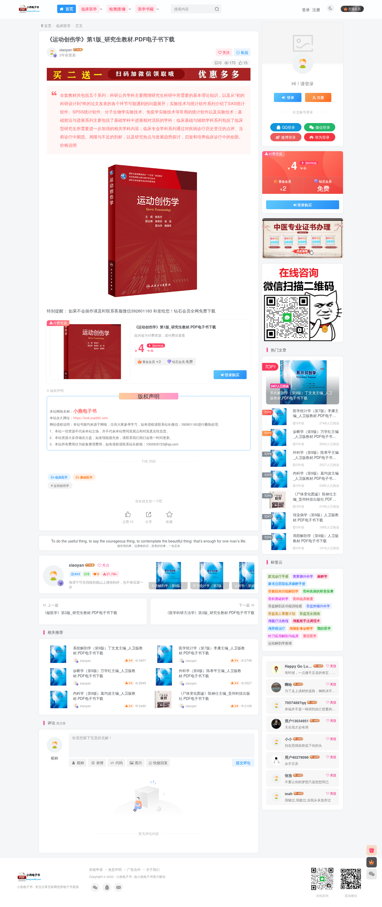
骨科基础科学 (278, 598)
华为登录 (322, 137)
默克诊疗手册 (278, 576)
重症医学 (310, 635)
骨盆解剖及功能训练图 (285, 605)
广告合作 (134, 869)
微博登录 (288, 137)
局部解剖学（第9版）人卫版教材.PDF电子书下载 (316, 538)
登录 (306, 9)
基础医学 (86, 477)
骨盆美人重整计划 (281, 613)
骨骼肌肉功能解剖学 (283, 591)
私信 (244, 52)
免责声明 (115, 869)
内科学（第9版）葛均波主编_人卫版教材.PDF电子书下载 (104, 696)
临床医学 (63, 25)
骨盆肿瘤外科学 (318, 605)
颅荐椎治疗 (276, 628)
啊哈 (288, 684)
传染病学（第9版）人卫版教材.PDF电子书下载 (316, 517)
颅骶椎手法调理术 (306, 620)
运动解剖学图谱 (280, 643)
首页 (47, 25)
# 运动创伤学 (60, 485)
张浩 (288, 775)
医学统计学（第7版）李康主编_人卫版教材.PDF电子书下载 (212, 650)
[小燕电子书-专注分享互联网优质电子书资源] (29, 876)
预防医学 (324, 628)
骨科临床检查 (303, 598)
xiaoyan (65, 49)
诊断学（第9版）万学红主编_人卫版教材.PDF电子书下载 (104, 673)
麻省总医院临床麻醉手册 (286, 583)
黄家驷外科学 (303, 576)
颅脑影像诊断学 (301, 628)
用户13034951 (297, 720)
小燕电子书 (124, 876)
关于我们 (153, 869)
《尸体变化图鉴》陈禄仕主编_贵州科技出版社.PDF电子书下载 (214, 696)
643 (77, 574)
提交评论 (243, 762)
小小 (288, 739)
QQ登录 (288, 127)
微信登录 (322, 127)
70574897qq (295, 702)
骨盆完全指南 (310, 613)
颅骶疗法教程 (278, 620)
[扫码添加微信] (371, 874)
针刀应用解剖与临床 (283, 635)
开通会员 (354, 9)
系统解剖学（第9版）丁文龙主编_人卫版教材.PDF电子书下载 (108, 650)
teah (289, 793)
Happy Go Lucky (298, 666)
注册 (316, 9)
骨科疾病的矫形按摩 (318, 591)
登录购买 (232, 374)
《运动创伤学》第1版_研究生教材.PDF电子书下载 (111, 39)
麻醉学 (322, 576)
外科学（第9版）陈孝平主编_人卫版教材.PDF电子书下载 (210, 673)
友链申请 (96, 869)
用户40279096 (297, 757)
